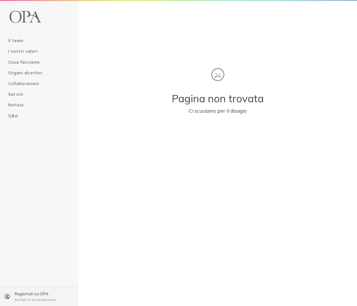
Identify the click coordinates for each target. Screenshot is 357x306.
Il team (15, 40)
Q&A (13, 115)
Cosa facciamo (24, 62)
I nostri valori (23, 51)
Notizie (16, 104)
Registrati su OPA (35, 296)
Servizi (15, 94)
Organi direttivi (25, 72)
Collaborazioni (23, 83)
